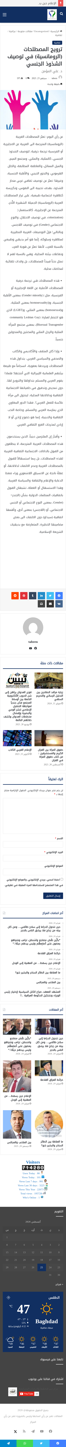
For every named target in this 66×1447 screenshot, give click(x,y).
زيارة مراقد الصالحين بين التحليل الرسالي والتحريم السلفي (49, 696)
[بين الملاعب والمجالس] (17, 1124)
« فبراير (59, 1284)
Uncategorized (41, 31)
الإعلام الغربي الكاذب (20, 749)
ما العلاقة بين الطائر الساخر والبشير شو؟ (52, 1143)
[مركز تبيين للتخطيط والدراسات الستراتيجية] (52, 14)
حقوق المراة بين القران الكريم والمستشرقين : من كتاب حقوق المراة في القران (50, 755)
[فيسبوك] (59, 595)
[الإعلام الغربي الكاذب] (17, 738)
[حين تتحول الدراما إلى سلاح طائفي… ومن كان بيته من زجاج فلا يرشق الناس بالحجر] (49, 1027)
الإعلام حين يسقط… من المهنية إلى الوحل (28, 3)
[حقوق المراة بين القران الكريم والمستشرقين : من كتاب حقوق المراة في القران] (48, 738)
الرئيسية (55, 31)
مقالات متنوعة (25, 31)
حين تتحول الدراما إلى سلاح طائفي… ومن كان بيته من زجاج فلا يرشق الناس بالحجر (49, 1044)
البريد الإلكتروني (53, 852)
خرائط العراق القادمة (51, 1079)
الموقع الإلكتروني (53, 866)
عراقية (12, 31)
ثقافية (58, 35)
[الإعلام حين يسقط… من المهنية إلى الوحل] (17, 1076)
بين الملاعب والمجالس (19, 1142)
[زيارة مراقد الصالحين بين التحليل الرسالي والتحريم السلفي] (48, 681)
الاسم (59, 838)
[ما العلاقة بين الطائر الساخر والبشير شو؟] (49, 1124)
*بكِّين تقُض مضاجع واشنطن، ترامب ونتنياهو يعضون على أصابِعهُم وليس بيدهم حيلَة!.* (17, 1044)
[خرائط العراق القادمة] (49, 1068)
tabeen (54, 78)
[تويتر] (50, 595)
